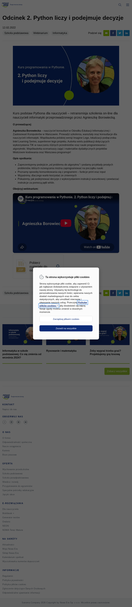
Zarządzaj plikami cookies (66, 319)
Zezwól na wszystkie (66, 328)
